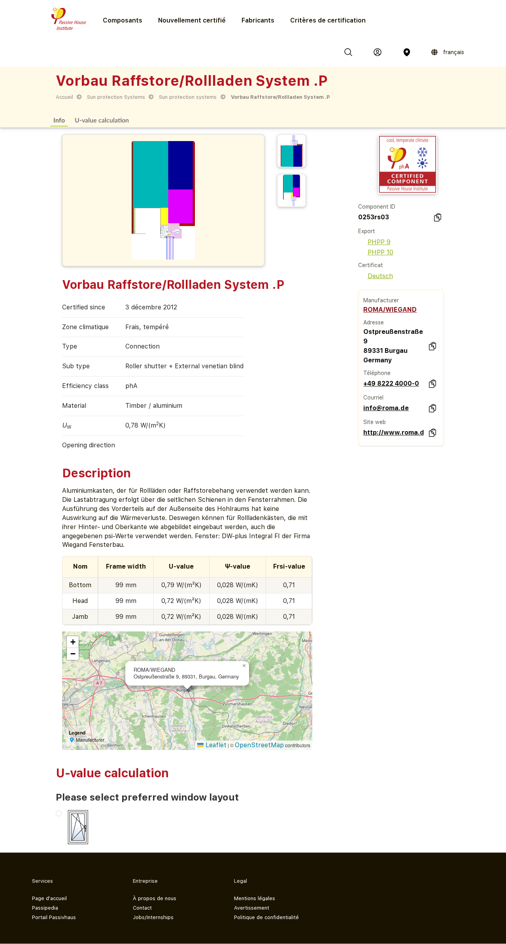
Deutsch (380, 276)
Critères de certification (328, 20)
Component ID (376, 206)
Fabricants (258, 20)
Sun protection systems (188, 97)
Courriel (373, 397)
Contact (142, 908)
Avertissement (251, 908)
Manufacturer (381, 300)
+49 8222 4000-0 (391, 383)
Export (366, 231)
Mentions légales (254, 898)
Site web (374, 422)
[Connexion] (377, 52)
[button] (244, 666)
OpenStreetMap (259, 745)
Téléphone (377, 373)
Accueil (64, 97)
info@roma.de (386, 408)
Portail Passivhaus (54, 917)
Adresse (373, 322)
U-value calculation (102, 120)
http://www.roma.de (393, 432)
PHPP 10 (380, 252)
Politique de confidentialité (266, 917)
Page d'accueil (49, 898)
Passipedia (45, 908)
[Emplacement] (406, 52)
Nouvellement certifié (192, 20)
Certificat (370, 265)
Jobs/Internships (153, 917)
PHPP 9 (379, 242)
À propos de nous (154, 898)
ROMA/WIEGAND (390, 309)
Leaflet (215, 745)
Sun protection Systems (116, 97)
